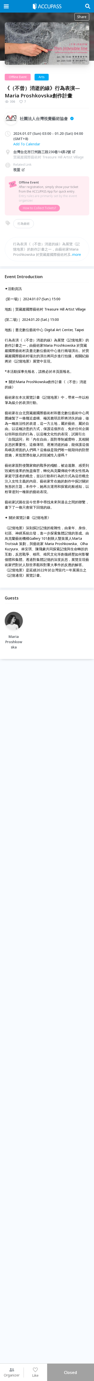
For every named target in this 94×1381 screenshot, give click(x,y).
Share (81, 16)
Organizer (12, 1375)
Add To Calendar (26, 144)
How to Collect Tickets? (39, 208)
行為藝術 (24, 223)
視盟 (16, 169)
